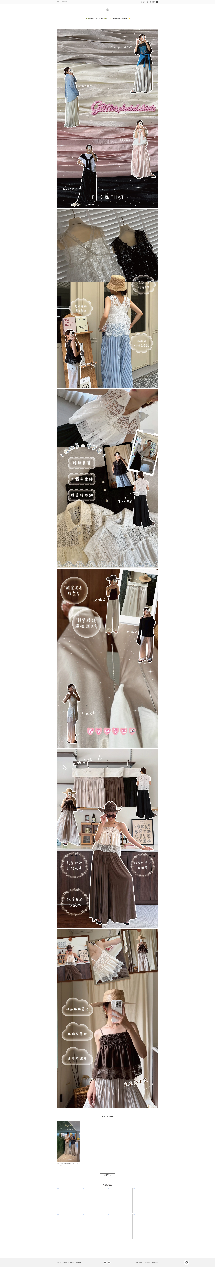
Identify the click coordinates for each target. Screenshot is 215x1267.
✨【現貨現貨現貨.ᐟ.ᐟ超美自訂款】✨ (120, 18)
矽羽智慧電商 (155, 1262)
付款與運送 (66, 1262)
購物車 (154, 2)
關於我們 (59, 1262)
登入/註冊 (145, 2)
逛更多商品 (107, 1175)
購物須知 (72, 1262)
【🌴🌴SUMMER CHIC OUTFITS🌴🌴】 (96, 18)
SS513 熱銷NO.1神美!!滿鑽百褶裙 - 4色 (67, 1163)
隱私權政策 (78, 1262)
